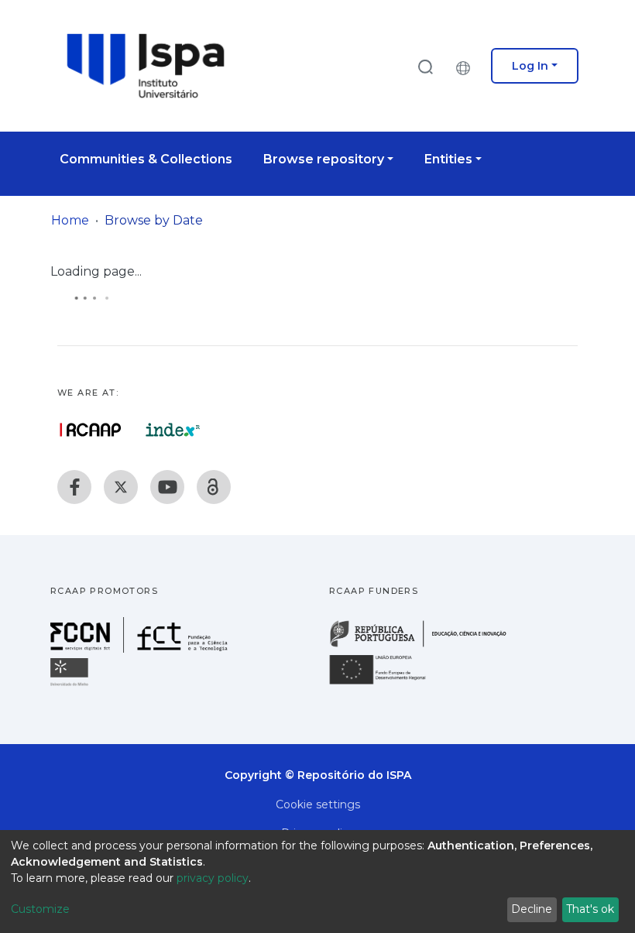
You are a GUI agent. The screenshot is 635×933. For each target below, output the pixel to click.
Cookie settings (318, 804)
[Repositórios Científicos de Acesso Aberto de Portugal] (90, 429)
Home (70, 220)
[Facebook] (74, 487)
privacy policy (213, 878)
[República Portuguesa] (426, 645)
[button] (467, 66)
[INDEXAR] (173, 429)
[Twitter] (121, 487)
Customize (40, 909)
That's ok (590, 909)
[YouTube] (167, 487)
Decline (531, 909)
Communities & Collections (146, 159)
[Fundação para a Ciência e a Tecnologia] (141, 648)
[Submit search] (425, 66)
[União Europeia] (386, 683)
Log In (530, 66)
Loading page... (96, 271)
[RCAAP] (214, 487)
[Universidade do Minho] (71, 684)
